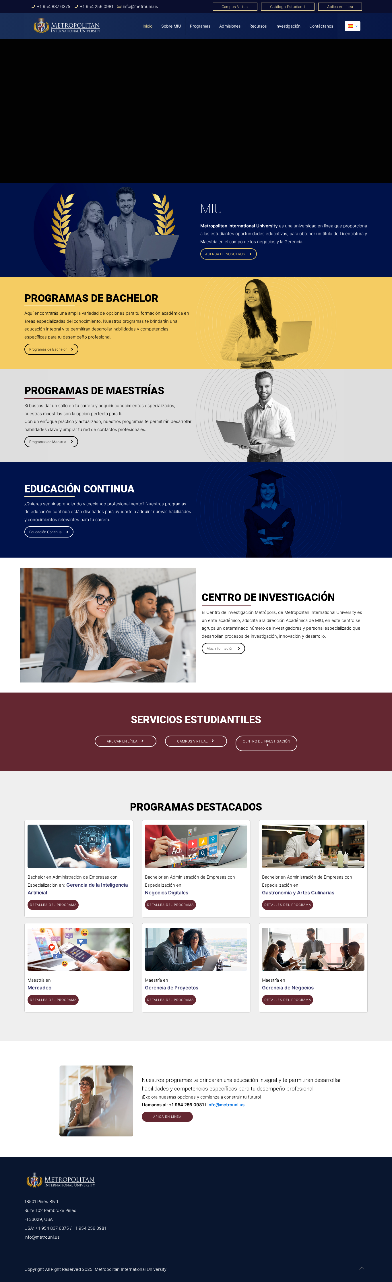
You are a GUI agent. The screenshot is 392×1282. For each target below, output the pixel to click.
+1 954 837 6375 (53, 6)
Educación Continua (45, 532)
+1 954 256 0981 (96, 6)
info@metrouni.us (140, 6)
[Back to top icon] (362, 1268)
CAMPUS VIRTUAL (193, 741)
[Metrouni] (67, 26)
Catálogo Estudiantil (288, 6)
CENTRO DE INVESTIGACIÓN (266, 741)
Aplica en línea (340, 6)
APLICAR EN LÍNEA (122, 741)
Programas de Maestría (47, 442)
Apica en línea (167, 1117)
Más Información (220, 648)
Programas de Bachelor (48, 349)
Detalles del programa (53, 905)
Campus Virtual (235, 6)
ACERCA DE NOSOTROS (225, 254)
